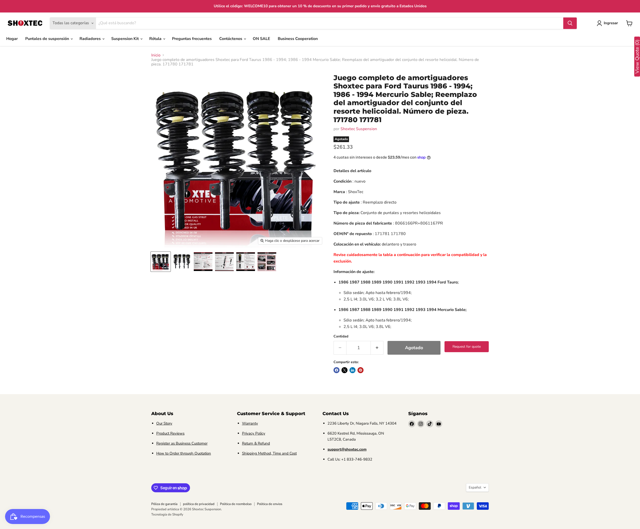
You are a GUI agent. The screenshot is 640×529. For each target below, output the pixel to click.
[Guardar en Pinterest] (361, 370)
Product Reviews (170, 433)
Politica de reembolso (236, 504)
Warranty (250, 423)
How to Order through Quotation (183, 453)
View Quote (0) (637, 57)
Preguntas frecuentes (192, 38)
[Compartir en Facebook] (337, 370)
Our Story (164, 423)
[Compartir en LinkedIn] (353, 370)
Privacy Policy (253, 433)
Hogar (12, 38)
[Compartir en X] (345, 370)
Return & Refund (256, 443)
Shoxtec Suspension (358, 129)
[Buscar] (570, 23)
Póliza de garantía (164, 504)
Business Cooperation (298, 38)
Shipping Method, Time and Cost (269, 453)
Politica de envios (269, 504)
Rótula (155, 38)
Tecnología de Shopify (167, 514)
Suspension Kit (125, 38)
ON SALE (261, 38)
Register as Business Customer (182, 443)
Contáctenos (231, 38)
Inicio (155, 55)
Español (475, 487)
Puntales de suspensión (47, 38)
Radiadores (91, 38)
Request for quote (466, 346)
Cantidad (341, 336)
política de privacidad (198, 504)
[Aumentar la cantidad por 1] (377, 348)
